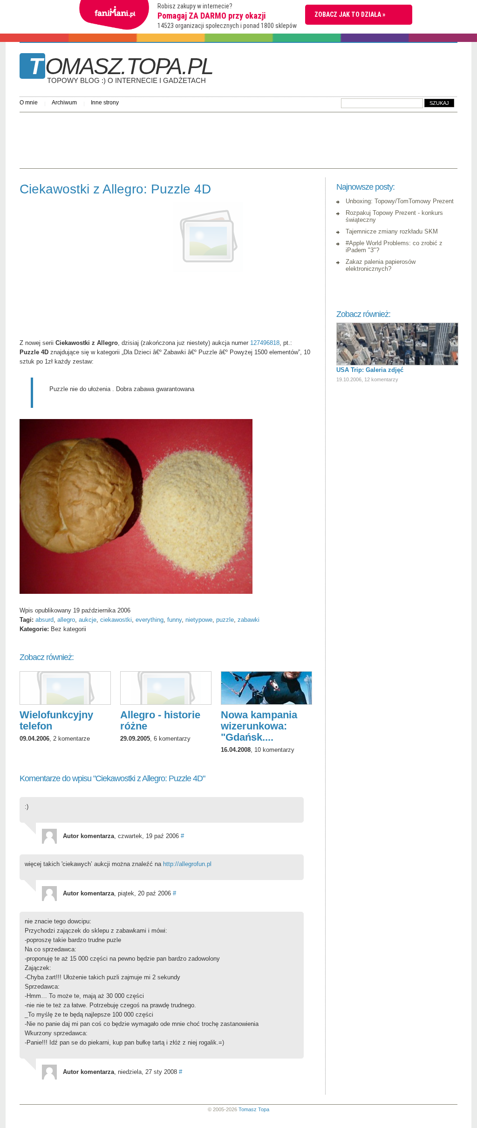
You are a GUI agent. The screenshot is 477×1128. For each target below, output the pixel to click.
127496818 (264, 342)
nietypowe (198, 619)
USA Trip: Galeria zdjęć (369, 369)
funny (174, 619)
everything (150, 619)
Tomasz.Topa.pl (121, 69)
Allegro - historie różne (160, 720)
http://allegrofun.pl (187, 863)
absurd (44, 619)
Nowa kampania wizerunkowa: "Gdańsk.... (259, 726)
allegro (66, 619)
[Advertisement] (189, 138)
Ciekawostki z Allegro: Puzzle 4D (115, 189)
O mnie (29, 102)
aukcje (87, 619)
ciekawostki (116, 619)
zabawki (248, 619)
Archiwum (64, 102)
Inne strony (105, 102)
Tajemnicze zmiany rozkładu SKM (392, 231)
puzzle (225, 619)
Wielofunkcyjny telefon (56, 720)
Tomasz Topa (253, 1109)
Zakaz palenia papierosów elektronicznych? (381, 265)
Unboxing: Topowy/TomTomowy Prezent (400, 201)
